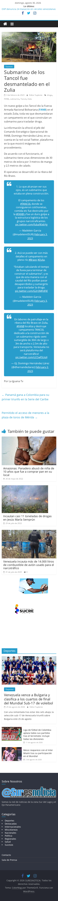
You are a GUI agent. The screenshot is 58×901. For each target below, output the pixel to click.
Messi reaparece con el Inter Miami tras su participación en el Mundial (38, 753)
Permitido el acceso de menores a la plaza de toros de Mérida (25, 415)
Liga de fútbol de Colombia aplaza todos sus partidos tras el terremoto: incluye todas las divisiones (37, 734)
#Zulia (41, 260)
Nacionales (10, 832)
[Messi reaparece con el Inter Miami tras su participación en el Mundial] (12, 748)
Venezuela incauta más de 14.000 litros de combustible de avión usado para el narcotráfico (28, 565)
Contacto (6, 855)
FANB (6, 99)
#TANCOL (25, 204)
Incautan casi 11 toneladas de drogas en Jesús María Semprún (27, 517)
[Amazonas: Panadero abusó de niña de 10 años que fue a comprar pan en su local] (29, 438)
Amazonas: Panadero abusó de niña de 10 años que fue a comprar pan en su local (28, 471)
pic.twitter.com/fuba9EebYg (31, 224)
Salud (8, 841)
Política (8, 835)
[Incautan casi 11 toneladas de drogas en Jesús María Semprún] (25, 487)
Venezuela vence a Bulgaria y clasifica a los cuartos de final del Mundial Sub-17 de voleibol (28, 699)
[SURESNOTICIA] (5, 24)
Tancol (23, 99)
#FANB (20, 214)
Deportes (10, 689)
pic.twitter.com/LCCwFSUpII (31, 357)
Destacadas (11, 823)
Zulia (30, 99)
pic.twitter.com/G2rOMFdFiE (31, 291)
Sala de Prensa (9, 859)
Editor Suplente (36, 95)
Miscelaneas (11, 829)
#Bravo (33, 260)
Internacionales (13, 826)
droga (49, 95)
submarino (14, 99)
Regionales (10, 838)
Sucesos (9, 66)
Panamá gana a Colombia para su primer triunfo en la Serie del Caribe (25, 397)
